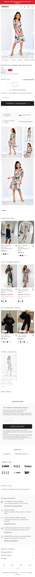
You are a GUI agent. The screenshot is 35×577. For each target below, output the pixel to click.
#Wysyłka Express (21, 454)
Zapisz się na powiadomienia (13, 506)
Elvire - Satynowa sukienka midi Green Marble (7, 290)
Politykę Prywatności (18, 436)
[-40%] (9, 276)
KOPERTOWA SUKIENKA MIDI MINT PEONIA (7, 379)
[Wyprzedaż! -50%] (9, 366)
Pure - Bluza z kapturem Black (5, 335)
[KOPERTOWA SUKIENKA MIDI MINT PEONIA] (28, 134)
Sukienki (20, 60)
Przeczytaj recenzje (9, 523)
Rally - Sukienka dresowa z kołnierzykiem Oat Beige (23, 248)
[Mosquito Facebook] (4, 565)
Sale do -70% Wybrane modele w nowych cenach (17, 2)
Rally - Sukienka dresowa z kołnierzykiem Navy (6, 247)
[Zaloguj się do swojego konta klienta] (24, 6)
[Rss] (30, 565)
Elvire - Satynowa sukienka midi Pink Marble (23, 290)
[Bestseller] (26, 322)
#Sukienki (6, 454)
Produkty (13, 60)
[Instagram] (20, 565)
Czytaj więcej (8, 532)
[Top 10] (9, 322)
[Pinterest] (12, 565)
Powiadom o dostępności (16, 103)
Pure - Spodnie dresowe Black (22, 335)
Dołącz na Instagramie (11, 540)
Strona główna (5, 60)
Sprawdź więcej (17, 401)
